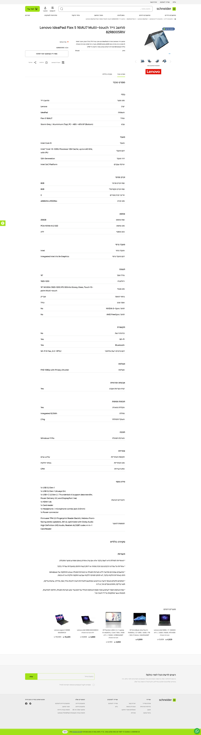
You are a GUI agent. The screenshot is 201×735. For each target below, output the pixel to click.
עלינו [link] (174, 2)
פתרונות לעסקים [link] (50, 15)
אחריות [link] (133, 713)
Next (136, 62)
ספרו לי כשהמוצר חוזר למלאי (46, 54)
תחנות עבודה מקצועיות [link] (77, 713)
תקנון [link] (149, 710)
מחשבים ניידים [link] (170, 15)
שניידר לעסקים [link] (165, 2)
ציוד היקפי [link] (76, 15)
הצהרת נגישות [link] (131, 706)
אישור (65, 732)
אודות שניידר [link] (147, 703)
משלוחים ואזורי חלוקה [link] (129, 710)
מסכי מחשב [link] (98, 15)
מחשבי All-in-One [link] (79, 710)
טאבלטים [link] (120, 15)
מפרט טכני (121, 74)
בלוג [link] (116, 706)
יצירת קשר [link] (153, 2)
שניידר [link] (148, 699)
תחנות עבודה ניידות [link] (63, 710)
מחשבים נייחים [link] (144, 15)
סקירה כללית (107, 74)
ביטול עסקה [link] (147, 713)
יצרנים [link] (27, 15)
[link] (2, 223)
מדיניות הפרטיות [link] (145, 706)
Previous (170, 62)
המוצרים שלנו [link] (80, 699)
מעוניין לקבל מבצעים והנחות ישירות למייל (75, 685)
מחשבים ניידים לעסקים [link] (62, 703)
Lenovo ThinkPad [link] (64, 713)
